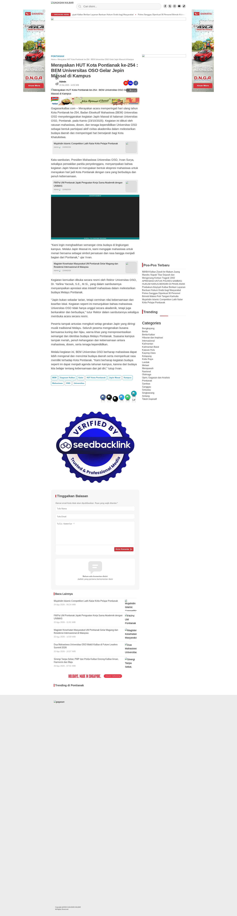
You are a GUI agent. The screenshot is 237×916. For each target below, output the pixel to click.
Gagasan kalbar (67, 377)
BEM (54, 377)
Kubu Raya (147, 359)
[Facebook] (165, 6)
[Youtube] (179, 6)
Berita (145, 331)
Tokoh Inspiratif (149, 399)
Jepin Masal (114, 377)
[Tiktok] (184, 6)
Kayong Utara (149, 353)
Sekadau (146, 390)
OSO (68, 383)
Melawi (145, 365)
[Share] (135, 83)
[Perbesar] (95, 93)
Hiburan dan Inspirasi (152, 337)
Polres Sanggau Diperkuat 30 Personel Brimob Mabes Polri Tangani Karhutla (126, 14)
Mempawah (147, 368)
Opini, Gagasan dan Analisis (156, 377)
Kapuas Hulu (148, 350)
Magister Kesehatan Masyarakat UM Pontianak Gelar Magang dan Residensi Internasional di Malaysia (86, 265)
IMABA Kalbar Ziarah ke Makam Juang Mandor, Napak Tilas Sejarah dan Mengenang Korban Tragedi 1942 (161, 275)
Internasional (148, 341)
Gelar (80, 377)
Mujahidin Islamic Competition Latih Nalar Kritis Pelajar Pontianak (86, 143)
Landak (145, 362)
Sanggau (146, 387)
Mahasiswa (57, 383)
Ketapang (147, 356)
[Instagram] (175, 6)
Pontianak (147, 380)
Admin (62, 82)
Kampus (127, 377)
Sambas (146, 384)
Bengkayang (148, 328)
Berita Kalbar (148, 334)
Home (53, 59)
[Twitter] (170, 6)
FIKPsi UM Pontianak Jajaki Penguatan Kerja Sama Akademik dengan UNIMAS (88, 184)
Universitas (79, 383)
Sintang (146, 396)
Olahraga (146, 374)
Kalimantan (147, 344)
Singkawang (148, 393)
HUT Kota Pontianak (96, 377)
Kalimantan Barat (150, 347)
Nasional (146, 371)
